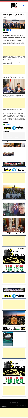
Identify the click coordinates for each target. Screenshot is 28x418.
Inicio (15, 405)
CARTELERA (26, 405)
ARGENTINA (6, 131)
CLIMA (17, 405)
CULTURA (23, 405)
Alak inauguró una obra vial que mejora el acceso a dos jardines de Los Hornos (8, 158)
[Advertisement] (14, 178)
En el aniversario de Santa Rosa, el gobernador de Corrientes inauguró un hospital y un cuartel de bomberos (21, 0)
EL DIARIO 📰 (20, 405)
